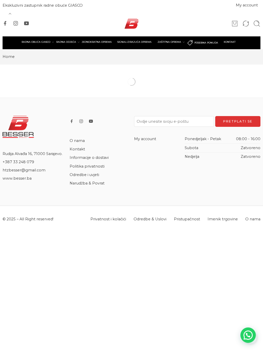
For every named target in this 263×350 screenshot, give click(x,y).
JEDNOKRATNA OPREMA (97, 41)
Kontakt (77, 149)
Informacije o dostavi (89, 157)
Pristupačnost (187, 219)
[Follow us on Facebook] (5, 23)
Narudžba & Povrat (87, 183)
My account (247, 5)
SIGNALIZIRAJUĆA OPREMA (134, 41)
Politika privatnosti (87, 166)
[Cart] (234, 23)
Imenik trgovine (223, 219)
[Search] (256, 23)
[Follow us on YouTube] (26, 23)
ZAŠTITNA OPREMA (169, 41)
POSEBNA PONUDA (206, 42)
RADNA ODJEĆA (66, 41)
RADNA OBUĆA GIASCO (36, 41)
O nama (77, 140)
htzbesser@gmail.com (24, 170)
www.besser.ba (17, 178)
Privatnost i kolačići (108, 219)
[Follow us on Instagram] (15, 23)
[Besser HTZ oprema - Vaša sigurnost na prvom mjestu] (132, 23)
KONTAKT (230, 41)
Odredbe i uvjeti (84, 174)
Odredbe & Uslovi (150, 219)
